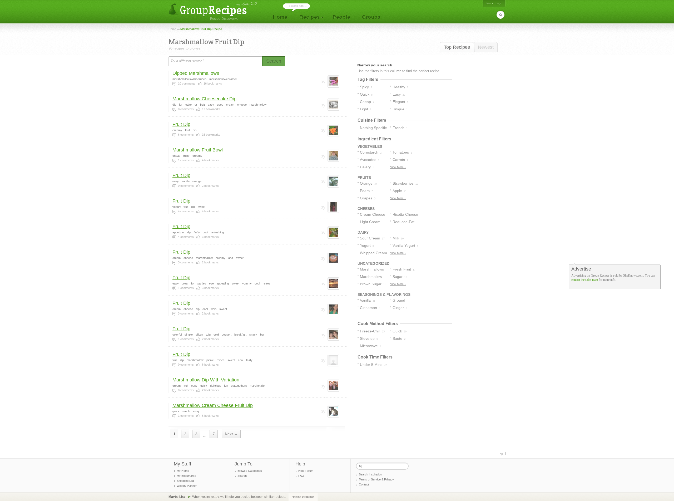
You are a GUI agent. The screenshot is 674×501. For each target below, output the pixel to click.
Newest (486, 47)
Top (500, 453)
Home (172, 29)
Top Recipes (457, 47)
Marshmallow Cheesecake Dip (204, 98)
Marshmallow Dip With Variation (205, 379)
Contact (364, 484)
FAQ (301, 475)
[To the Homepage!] (213, 11)
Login (498, 3)
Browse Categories (249, 470)
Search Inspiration (370, 474)
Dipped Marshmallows (195, 73)
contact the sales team (584, 280)
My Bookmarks (186, 475)
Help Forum (305, 470)
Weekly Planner (187, 485)
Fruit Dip (181, 124)
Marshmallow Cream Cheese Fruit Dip (212, 405)
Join (488, 3)
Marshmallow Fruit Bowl (197, 150)
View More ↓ (398, 167)
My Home (183, 470)
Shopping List (185, 480)
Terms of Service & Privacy (376, 479)
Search (242, 475)
